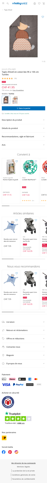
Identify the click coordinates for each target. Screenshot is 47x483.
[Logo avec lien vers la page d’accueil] (19, 3)
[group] (23, 36)
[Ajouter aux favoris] (42, 17)
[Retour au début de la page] (44, 467)
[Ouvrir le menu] (3, 3)
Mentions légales (23, 467)
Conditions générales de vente (23, 475)
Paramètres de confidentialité (23, 479)
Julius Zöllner (9, 69)
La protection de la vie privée (24, 471)
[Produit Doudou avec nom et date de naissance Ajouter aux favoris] (16, 220)
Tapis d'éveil (8, 10)
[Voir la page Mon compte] (34, 3)
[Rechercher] (7, 3)
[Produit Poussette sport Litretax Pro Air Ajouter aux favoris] (35, 220)
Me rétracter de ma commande (23, 463)
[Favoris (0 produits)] (39, 3)
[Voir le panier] (43, 3)
